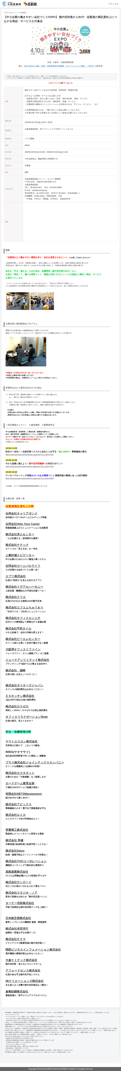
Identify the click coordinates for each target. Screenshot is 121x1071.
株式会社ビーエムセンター (23, 639)
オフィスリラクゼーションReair (27, 716)
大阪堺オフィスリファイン (23, 649)
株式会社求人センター (20, 534)
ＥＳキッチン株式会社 (20, 695)
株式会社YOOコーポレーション (26, 861)
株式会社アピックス (19, 804)
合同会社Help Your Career (23, 523)
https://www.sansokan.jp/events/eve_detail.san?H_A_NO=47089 (30, 478)
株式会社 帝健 (14, 840)
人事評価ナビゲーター (20, 555)
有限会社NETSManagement (24, 793)
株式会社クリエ (16, 597)
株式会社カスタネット (20, 772)
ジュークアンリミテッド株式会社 (27, 659)
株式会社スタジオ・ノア (21, 892)
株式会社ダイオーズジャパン (24, 685)
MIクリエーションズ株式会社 (25, 980)
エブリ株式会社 (16, 576)
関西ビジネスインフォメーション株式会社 (33, 949)
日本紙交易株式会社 (18, 918)
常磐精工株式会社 (17, 829)
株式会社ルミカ (16, 814)
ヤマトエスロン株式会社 (22, 741)
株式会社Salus (15, 850)
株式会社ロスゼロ (17, 706)
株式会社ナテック (17, 544)
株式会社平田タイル (18, 628)
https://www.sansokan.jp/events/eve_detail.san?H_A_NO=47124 (30, 454)
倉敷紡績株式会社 (17, 991)
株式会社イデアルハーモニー (24, 586)
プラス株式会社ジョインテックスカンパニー (35, 762)
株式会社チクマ (16, 939)
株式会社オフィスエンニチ (23, 618)
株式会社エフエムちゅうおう (24, 607)
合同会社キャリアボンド (22, 513)
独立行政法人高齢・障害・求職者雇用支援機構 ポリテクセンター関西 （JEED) (59, 66)
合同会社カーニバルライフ (23, 565)
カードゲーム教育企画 (20, 783)
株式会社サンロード (19, 882)
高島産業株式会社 (17, 871)
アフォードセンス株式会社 (23, 970)
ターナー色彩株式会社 (20, 903)
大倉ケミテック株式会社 (21, 960)
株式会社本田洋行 (17, 928)
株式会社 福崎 (15, 670)
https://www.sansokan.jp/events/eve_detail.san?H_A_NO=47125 (30, 466)
